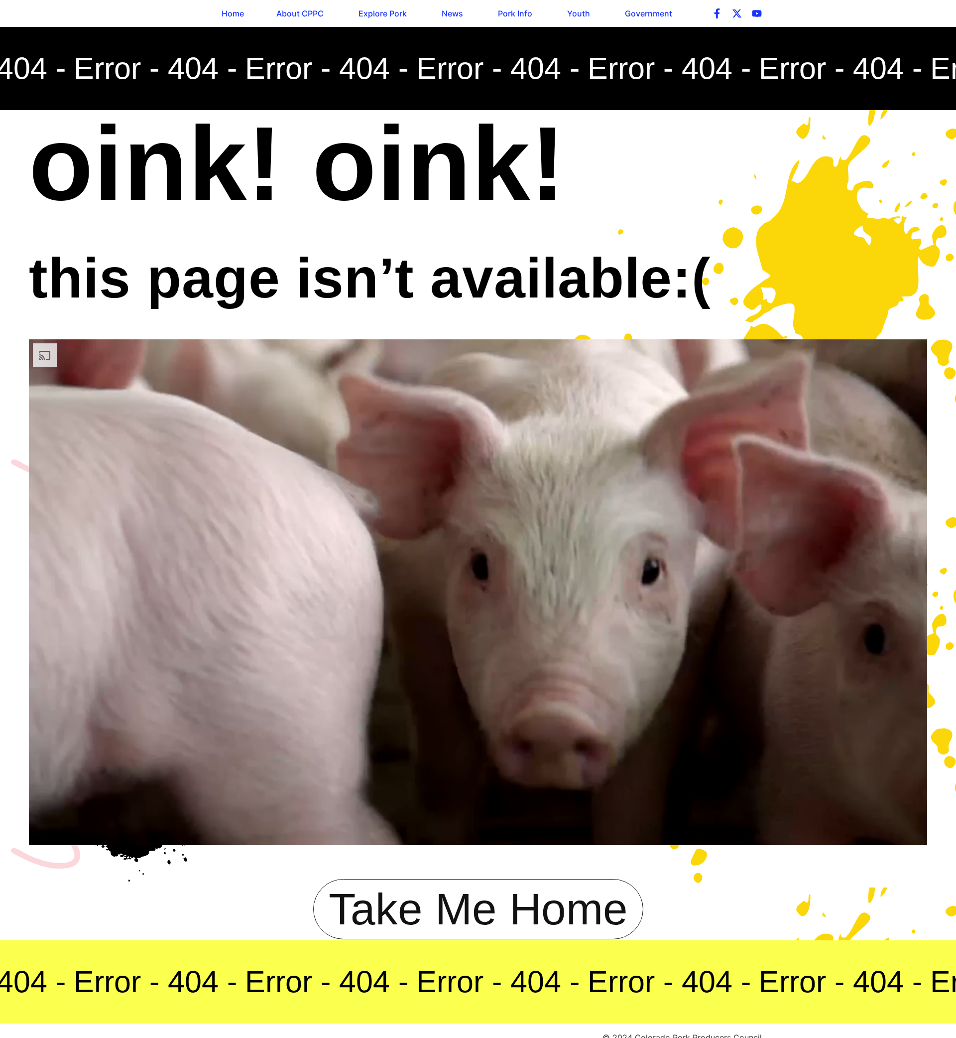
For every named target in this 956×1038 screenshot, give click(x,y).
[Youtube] (757, 13)
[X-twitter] (737, 13)
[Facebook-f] (717, 13)
